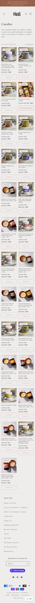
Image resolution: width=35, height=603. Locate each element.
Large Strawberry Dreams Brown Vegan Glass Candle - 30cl (8, 235)
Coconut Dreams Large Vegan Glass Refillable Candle (7, 270)
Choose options (26, 108)
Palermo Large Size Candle (8, 405)
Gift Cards (7, 538)
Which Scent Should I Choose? (15, 512)
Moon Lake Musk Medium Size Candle (25, 166)
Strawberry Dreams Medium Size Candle (7, 133)
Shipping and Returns (11, 525)
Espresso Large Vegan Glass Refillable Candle (7, 339)
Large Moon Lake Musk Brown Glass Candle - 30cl (8, 439)
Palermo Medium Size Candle (24, 133)
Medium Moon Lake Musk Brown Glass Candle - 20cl (25, 372)
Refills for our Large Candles (24, 99)
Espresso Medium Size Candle (7, 166)
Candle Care (8, 516)
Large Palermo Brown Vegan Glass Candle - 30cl (8, 372)
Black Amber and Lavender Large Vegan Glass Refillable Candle (7, 66)
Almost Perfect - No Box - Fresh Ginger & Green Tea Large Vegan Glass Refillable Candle (25, 441)
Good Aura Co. (16, 592)
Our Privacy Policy (10, 547)
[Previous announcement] (3, 3)
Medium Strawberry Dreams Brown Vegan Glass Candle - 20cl (7, 476)
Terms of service (18, 598)
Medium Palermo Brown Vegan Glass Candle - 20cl (25, 406)
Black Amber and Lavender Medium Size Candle (24, 66)
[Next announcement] (31, 3)
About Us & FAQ (10, 503)
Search (6, 534)
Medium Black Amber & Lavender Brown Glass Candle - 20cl (25, 270)
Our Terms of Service (11, 542)
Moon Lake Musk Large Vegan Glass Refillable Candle (24, 201)
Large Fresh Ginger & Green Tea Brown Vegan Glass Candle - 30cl (25, 305)
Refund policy (9, 551)
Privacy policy (25, 595)
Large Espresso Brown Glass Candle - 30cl (7, 304)
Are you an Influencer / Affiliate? (16, 507)
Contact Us (8, 521)
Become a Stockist (10, 529)
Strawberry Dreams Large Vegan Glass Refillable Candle (25, 235)
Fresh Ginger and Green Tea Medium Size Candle (25, 339)
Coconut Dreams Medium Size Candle (8, 99)
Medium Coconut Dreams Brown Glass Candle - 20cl (8, 200)
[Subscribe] (27, 563)
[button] (4, 14)
